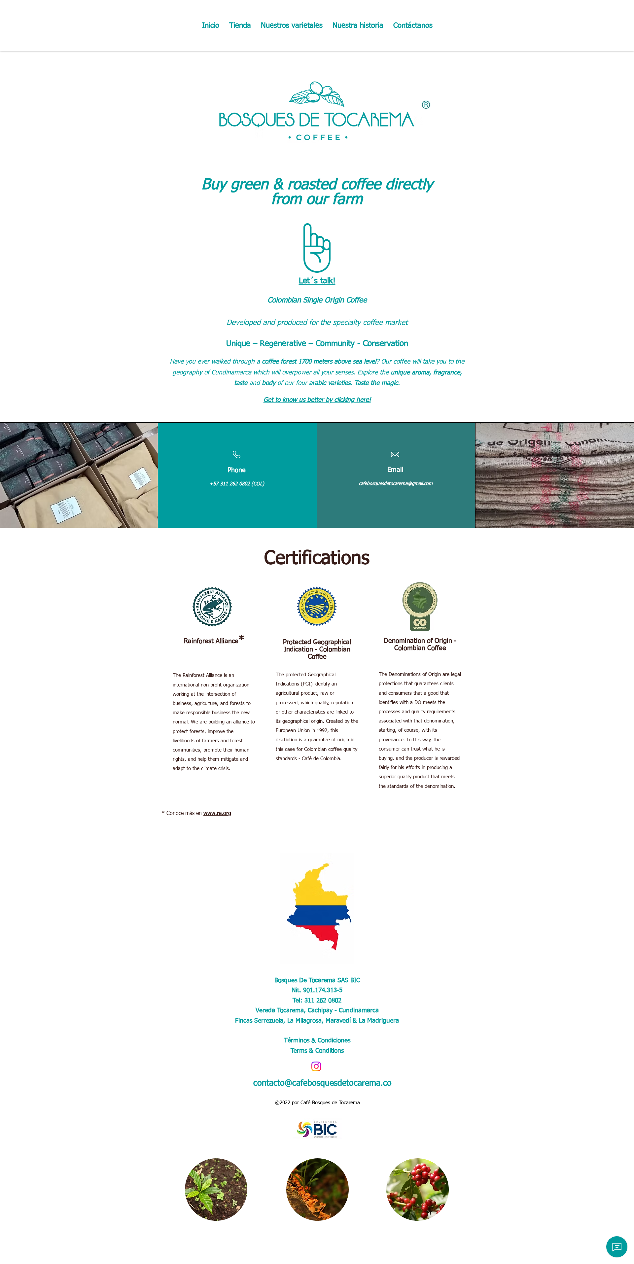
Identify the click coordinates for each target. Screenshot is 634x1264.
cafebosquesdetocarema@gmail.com (396, 483)
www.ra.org (217, 813)
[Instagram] (316, 1066)
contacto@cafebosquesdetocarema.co (322, 1083)
